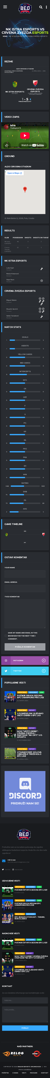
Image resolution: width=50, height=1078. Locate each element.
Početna (5, 1073)
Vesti (24, 1073)
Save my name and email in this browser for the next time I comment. (22, 636)
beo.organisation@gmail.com (18, 862)
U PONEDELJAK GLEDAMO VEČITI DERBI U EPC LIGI (30, 714)
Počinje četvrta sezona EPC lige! (31, 890)
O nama (15, 1073)
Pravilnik (33, 1073)
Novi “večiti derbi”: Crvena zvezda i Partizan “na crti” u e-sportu (29, 734)
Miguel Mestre (11, 300)
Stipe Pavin (10, 280)
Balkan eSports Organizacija (29, 1066)
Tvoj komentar (12, 597)
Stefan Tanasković (12, 316)
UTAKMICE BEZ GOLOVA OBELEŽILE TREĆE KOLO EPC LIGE (29, 754)
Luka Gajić (10, 268)
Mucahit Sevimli (12, 309)
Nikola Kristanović (12, 274)
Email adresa (11, 582)
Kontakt (44, 1073)
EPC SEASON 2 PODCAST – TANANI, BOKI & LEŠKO (30, 918)
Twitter (7, 869)
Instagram (18, 869)
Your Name (10, 568)
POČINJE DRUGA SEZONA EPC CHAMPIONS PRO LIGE (30, 696)
